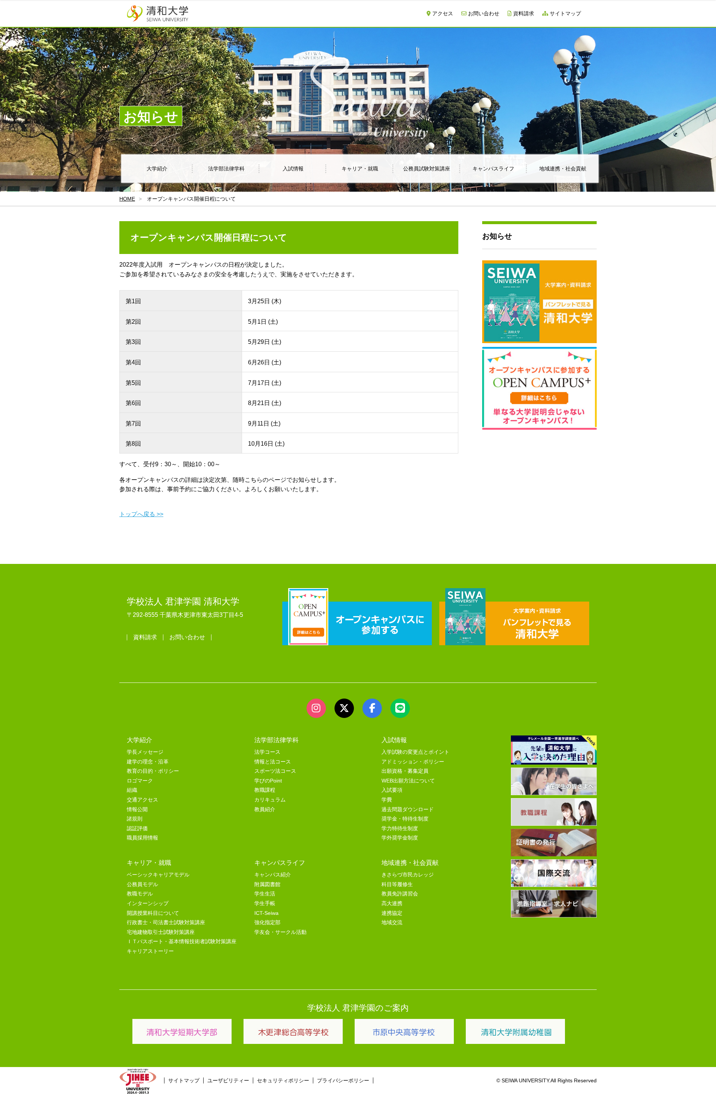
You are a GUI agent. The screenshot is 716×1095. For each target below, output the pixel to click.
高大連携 (391, 903)
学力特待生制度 (399, 828)
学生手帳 (264, 903)
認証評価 (137, 828)
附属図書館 (267, 884)
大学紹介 (157, 169)
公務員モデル (142, 884)
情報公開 (137, 809)
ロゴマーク (140, 781)
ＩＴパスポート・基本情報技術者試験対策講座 (181, 941)
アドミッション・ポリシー (412, 762)
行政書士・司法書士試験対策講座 (166, 922)
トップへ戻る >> (141, 514)
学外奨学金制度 (399, 838)
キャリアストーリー (150, 951)
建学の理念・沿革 (148, 762)
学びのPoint (268, 781)
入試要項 (391, 790)
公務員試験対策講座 (426, 169)
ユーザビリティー (228, 1080)
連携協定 (391, 913)
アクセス (442, 13)
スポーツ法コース (275, 771)
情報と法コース (272, 762)
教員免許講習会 (399, 894)
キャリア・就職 (360, 169)
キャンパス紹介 (272, 875)
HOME (127, 199)
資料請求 (523, 13)
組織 (132, 790)
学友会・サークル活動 (280, 932)
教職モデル (140, 894)
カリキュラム (270, 800)
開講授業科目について (153, 913)
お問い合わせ (483, 13)
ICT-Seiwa (266, 913)
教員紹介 (264, 809)
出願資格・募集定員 (404, 771)
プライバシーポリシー (343, 1080)
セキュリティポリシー (283, 1080)
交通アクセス (142, 800)
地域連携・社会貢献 (562, 169)
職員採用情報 (142, 838)
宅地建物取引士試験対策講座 (161, 932)
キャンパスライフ (493, 169)
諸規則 (134, 819)
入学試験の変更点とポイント (415, 752)
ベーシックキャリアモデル (158, 875)
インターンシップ (148, 903)
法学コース (267, 752)
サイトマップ (564, 13)
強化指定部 (267, 922)
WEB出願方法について (408, 781)
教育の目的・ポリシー (153, 771)
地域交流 (391, 922)
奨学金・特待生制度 (404, 819)
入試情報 (293, 169)
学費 (386, 800)
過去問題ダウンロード (407, 809)
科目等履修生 (397, 884)
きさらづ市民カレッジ (407, 875)
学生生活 (264, 894)
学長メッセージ (145, 752)
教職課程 (264, 790)
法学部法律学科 (226, 169)
